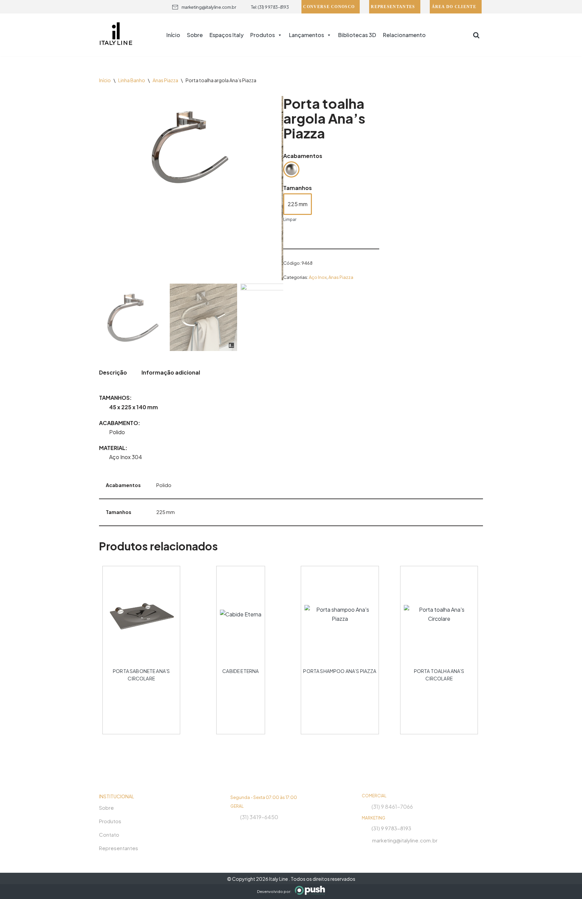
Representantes (393, 6)
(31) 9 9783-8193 (391, 828)
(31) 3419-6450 (259, 817)
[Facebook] (378, 852)
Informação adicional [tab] (170, 372)
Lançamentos (306, 34)
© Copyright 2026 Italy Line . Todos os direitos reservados (291, 879)
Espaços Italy (226, 34)
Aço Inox (318, 277)
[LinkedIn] (390, 852)
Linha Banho (131, 80)
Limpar (289, 219)
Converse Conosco (329, 6)
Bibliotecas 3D (357, 34)
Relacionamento (404, 34)
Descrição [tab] (113, 372)
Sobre (195, 34)
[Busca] (476, 35)
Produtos (262, 34)
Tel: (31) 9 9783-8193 (270, 7)
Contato (109, 834)
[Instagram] (366, 852)
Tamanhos (297, 187)
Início (173, 34)
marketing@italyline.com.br (209, 7)
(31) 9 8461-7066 (392, 806)
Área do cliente (454, 6)
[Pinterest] (402, 852)
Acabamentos (302, 155)
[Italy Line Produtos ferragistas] (116, 35)
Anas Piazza (165, 80)
